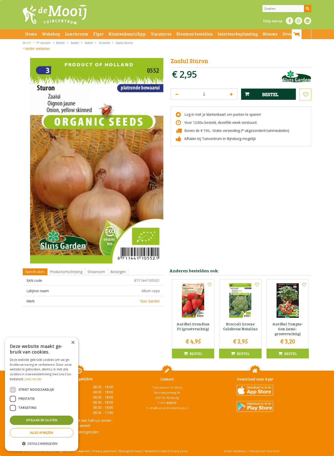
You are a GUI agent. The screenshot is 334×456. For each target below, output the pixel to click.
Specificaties (35, 271)
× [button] (73, 342)
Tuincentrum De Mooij (167, 387)
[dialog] (41, 394)
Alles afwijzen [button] (41, 433)
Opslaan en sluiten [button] (41, 420)
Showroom (96, 271)
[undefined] (96, 160)
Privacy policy (179, 451)
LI (307, 20)
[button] (41, 443)
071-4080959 (169, 403)
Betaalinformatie (156, 451)
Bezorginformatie (130, 451)
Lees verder (33, 379)
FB (289, 20)
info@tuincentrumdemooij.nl (168, 408)
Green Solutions (234, 451)
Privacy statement (104, 451)
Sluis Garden (150, 301)
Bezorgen (118, 271)
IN (298, 20)
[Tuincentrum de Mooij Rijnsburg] (55, 14)
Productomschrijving (66, 271)
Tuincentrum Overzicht (263, 451)
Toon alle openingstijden (79, 432)
